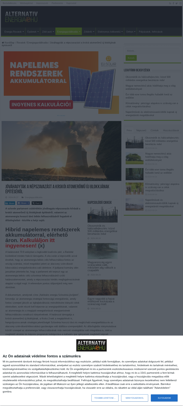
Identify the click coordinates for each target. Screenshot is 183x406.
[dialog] (91, 371)
